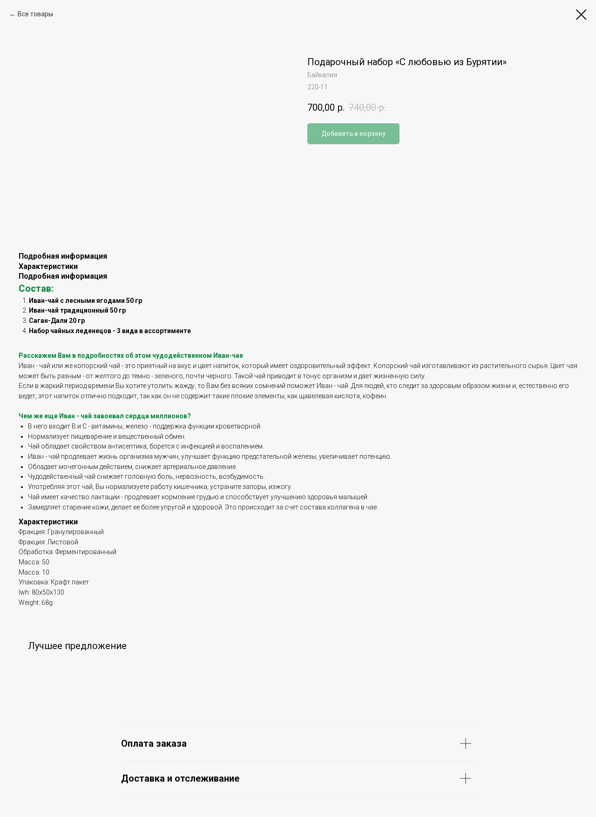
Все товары (35, 14)
